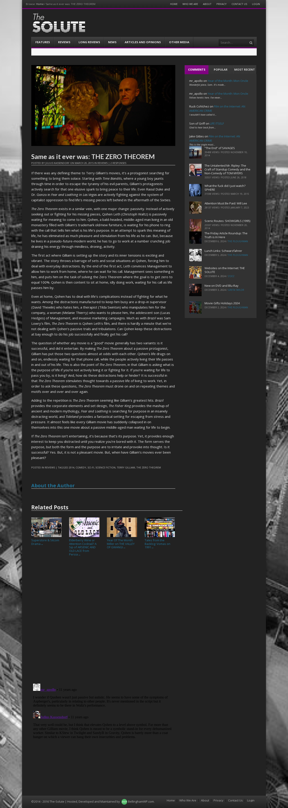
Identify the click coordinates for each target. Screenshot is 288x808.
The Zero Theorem (148, 467)
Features (42, 42)
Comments (196, 69)
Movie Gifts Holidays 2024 (222, 303)
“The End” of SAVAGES (220, 148)
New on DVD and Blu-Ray (221, 286)
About (207, 4)
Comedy (81, 467)
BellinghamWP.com (141, 801)
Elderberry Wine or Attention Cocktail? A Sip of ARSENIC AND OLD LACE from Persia (83, 547)
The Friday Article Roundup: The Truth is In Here (226, 235)
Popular (220, 69)
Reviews (64, 42)
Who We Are (190, 4)
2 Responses (118, 163)
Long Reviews (89, 42)
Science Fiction (105, 467)
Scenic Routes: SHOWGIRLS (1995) (227, 221)
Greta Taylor (236, 289)
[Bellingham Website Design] (124, 801)
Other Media (179, 42)
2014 (71, 467)
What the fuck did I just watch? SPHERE (225, 188)
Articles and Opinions (143, 42)
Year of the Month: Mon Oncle (228, 81)
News (112, 42)
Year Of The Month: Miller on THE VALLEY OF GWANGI (121, 543)
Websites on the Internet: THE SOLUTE (225, 270)
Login (256, 4)
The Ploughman (238, 241)
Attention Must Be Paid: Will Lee (226, 203)
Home (40, 4)
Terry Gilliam (126, 467)
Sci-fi (91, 467)
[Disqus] (103, 621)
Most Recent (244, 69)
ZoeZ (231, 276)
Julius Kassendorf (57, 163)
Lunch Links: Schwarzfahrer (223, 251)
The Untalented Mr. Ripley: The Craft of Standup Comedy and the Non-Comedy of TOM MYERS (227, 169)
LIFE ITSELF (217, 123)
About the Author (53, 485)
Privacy (221, 4)
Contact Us (239, 4)
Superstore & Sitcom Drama (45, 542)
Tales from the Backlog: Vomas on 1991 (157, 543)
